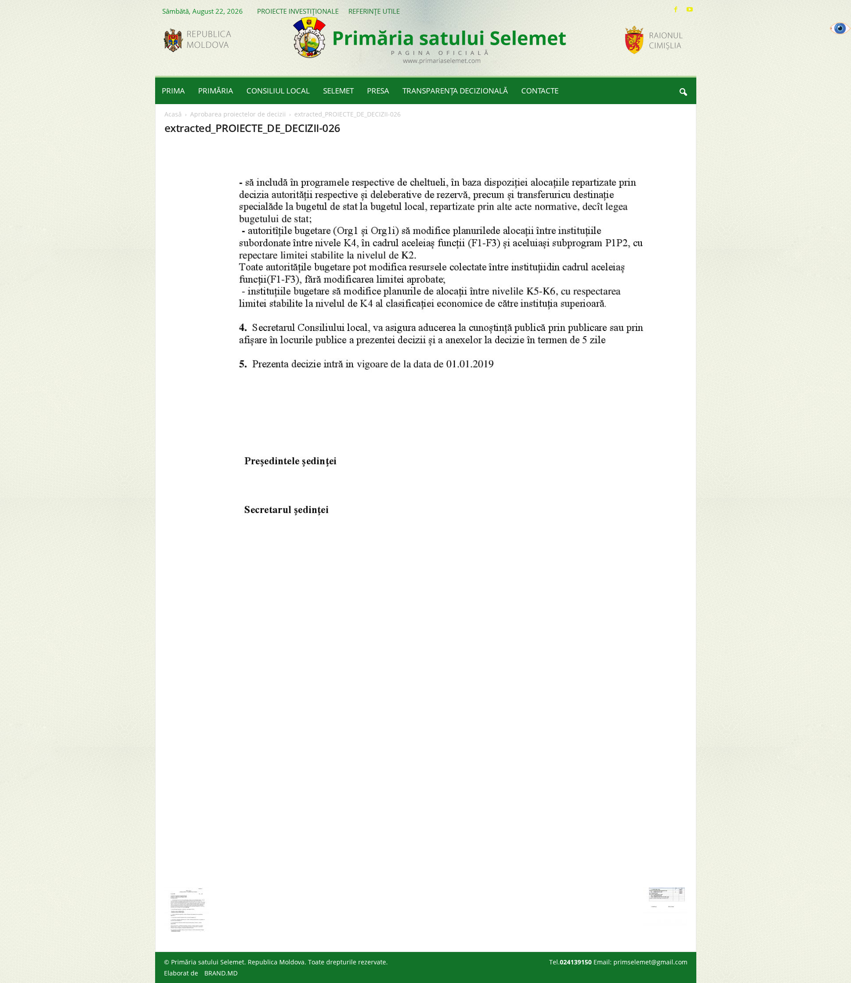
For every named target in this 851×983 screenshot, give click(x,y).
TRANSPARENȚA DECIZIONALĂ (455, 90)
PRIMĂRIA (215, 90)
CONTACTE (539, 90)
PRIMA (173, 90)
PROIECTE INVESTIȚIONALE (298, 11)
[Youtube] (689, 9)
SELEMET (338, 90)
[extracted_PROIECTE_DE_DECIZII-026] (425, 513)
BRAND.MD (221, 973)
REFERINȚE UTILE (374, 11)
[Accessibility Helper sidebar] (840, 28)
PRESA (378, 90)
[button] (683, 91)
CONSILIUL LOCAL (278, 90)
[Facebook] (676, 9)
